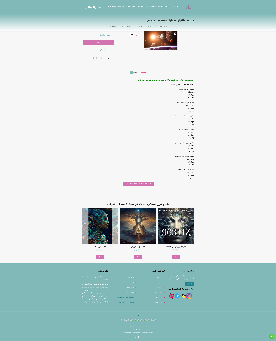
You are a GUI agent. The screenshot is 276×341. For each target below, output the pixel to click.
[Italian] (135, 321)
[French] (141, 321)
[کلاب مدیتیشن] (188, 6)
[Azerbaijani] (151, 321)
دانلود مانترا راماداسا (100, 247)
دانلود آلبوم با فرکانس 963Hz (176, 247)
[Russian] (121, 321)
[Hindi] (138, 321)
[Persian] (124, 321)
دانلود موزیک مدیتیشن (138, 247)
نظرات (134, 72)
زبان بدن (159, 277)
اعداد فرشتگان (129, 278)
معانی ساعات (158, 302)
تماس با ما (130, 292)
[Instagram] (138, 337)
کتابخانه (159, 287)
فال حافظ (159, 297)
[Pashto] (128, 321)
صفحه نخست (162, 26)
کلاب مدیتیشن (137, 327)
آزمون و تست (158, 292)
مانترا (140, 26)
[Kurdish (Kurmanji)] (132, 321)
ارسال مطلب (130, 287)
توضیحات (143, 72)
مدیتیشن (150, 26)
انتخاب (98, 43)
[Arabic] (155, 321)
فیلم (132, 283)
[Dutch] (148, 321)
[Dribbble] (141, 337)
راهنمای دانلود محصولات (125, 302)
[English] (144, 321)
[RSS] (135, 337)
